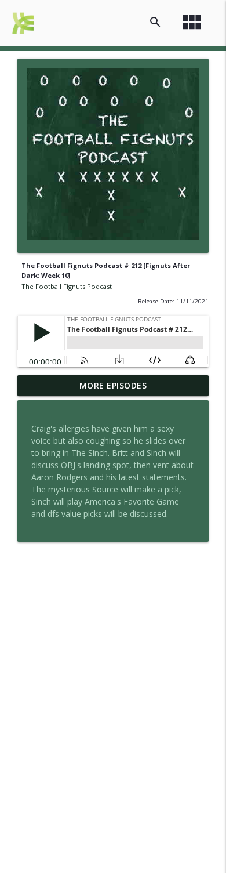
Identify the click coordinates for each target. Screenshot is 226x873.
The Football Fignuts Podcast (66, 286)
